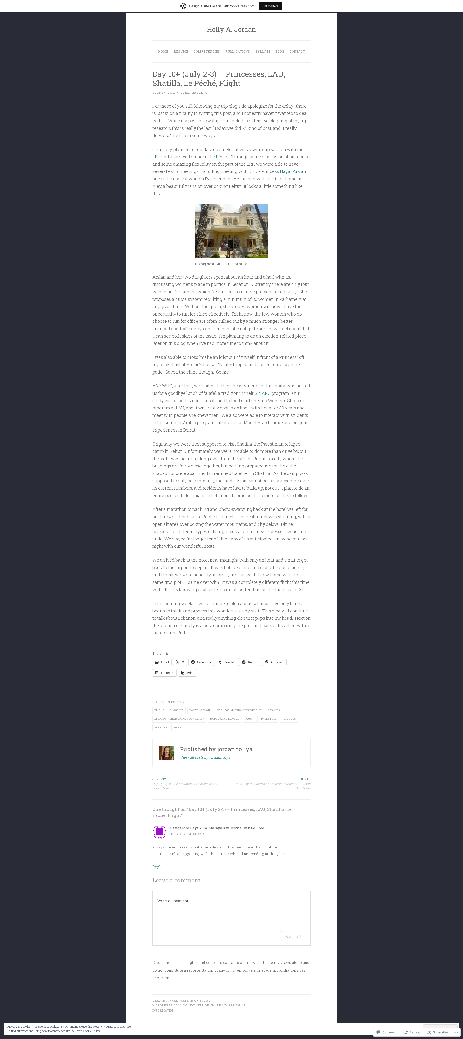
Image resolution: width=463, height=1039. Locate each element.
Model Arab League (224, 718)
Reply (157, 866)
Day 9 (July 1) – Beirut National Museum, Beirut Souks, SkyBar (184, 783)
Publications (237, 51)
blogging (177, 710)
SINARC (263, 393)
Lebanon (274, 710)
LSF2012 (178, 702)
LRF (156, 156)
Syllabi (262, 51)
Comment (293, 936)
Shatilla (161, 727)
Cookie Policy (91, 1031)
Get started (270, 6)
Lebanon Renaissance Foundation (179, 718)
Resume (181, 51)
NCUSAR (250, 718)
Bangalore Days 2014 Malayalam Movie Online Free (217, 827)
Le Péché (219, 156)
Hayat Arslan (293, 171)
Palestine (268, 718)
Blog (279, 51)
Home (163, 51)
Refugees (289, 718)
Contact (297, 51)
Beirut (159, 710)
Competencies (207, 51)
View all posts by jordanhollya (205, 757)
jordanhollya (194, 92)
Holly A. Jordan (231, 29)
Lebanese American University (239, 710)
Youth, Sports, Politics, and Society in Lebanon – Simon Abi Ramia (273, 783)
